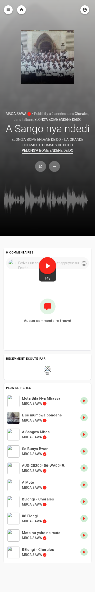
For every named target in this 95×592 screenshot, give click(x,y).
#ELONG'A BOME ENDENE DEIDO (47, 150)
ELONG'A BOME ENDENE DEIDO (58, 120)
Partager (40, 166)
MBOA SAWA (16, 114)
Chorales (81, 114)
